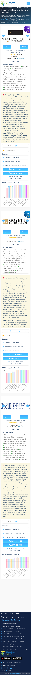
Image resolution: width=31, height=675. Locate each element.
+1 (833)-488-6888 (11, 665)
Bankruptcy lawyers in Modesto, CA (12, 626)
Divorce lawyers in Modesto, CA (11, 631)
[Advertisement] (15, 596)
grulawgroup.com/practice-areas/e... (15, 351)
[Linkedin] (14, 668)
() (19, 54)
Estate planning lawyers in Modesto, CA (13, 636)
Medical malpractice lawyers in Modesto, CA (14, 641)
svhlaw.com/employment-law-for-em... (15, 165)
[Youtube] (11, 668)
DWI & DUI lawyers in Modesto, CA (12, 634)
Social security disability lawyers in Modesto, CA (15, 649)
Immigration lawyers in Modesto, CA (12, 639)
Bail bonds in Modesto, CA (10, 623)
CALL (7, 46)
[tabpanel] (15, 36)
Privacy (3, 670)
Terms (9, 670)
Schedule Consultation (12, 157)
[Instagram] (7, 668)
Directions (21, 58)
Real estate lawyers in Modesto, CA (12, 646)
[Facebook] (1, 668)
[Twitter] (4, 668)
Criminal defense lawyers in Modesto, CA (14, 628)
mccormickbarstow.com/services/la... (15, 537)
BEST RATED (4, 7)
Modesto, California (10, 620)
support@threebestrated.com (13, 662)
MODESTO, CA (11, 7)
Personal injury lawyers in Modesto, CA (13, 644)
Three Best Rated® (15, 673)
